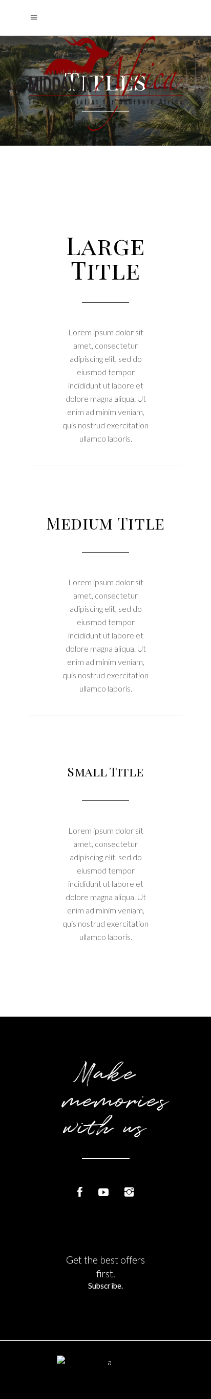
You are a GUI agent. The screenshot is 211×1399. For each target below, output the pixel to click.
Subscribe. (105, 1285)
